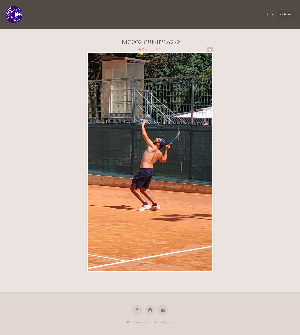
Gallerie (285, 14)
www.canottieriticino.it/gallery (154, 322)
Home (270, 14)
